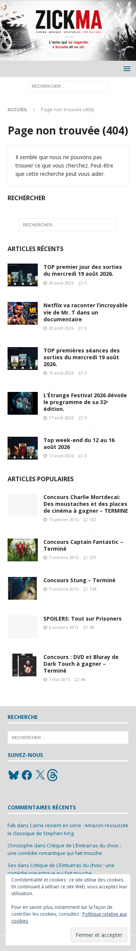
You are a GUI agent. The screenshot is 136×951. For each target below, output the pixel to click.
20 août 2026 (61, 283)
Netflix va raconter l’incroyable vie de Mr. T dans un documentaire (85, 312)
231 (93, 557)
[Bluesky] (14, 775)
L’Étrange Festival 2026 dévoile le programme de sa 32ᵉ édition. (85, 402)
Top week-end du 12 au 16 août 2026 (78, 443)
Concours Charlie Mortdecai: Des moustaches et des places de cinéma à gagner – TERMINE (85, 503)
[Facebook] (27, 775)
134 (93, 589)
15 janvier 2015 (64, 519)
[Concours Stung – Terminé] (23, 588)
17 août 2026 (61, 417)
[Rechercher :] (68, 86)
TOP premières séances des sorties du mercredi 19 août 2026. (81, 357)
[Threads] (53, 775)
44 (83, 679)
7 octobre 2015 (64, 589)
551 (93, 519)
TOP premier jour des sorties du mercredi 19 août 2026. (82, 270)
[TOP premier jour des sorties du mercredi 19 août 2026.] (23, 275)
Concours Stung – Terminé (79, 580)
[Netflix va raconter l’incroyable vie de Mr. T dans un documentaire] (23, 313)
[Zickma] (68, 56)
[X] (40, 775)
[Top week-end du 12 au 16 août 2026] (23, 448)
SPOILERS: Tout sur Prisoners (82, 618)
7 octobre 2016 (64, 557)
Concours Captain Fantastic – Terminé (83, 545)
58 (92, 627)
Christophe (20, 845)
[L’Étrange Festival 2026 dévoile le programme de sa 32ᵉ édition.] (23, 403)
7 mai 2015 (59, 679)
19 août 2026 (61, 373)
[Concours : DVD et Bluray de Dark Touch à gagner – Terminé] (23, 665)
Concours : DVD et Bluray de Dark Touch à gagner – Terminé (81, 663)
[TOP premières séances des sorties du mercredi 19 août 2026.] (23, 358)
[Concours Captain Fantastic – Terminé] (23, 550)
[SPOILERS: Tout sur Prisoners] (23, 626)
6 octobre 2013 (64, 627)
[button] (125, 68)
